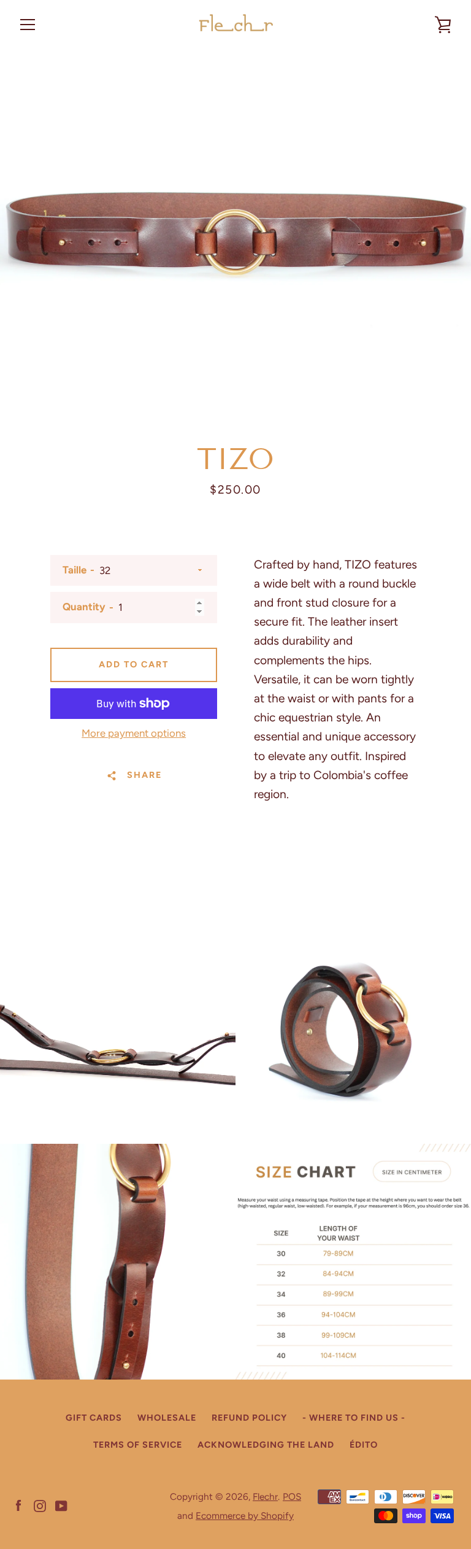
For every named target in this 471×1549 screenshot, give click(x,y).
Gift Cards (94, 1417)
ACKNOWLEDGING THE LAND (265, 1444)
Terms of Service (137, 1444)
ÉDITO (364, 1444)
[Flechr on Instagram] (40, 1505)
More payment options (134, 733)
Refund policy (249, 1417)
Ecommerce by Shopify (245, 1515)
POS (292, 1496)
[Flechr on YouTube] (61, 1505)
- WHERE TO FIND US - (353, 1417)
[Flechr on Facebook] (18, 1505)
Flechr (265, 1496)
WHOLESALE (166, 1417)
